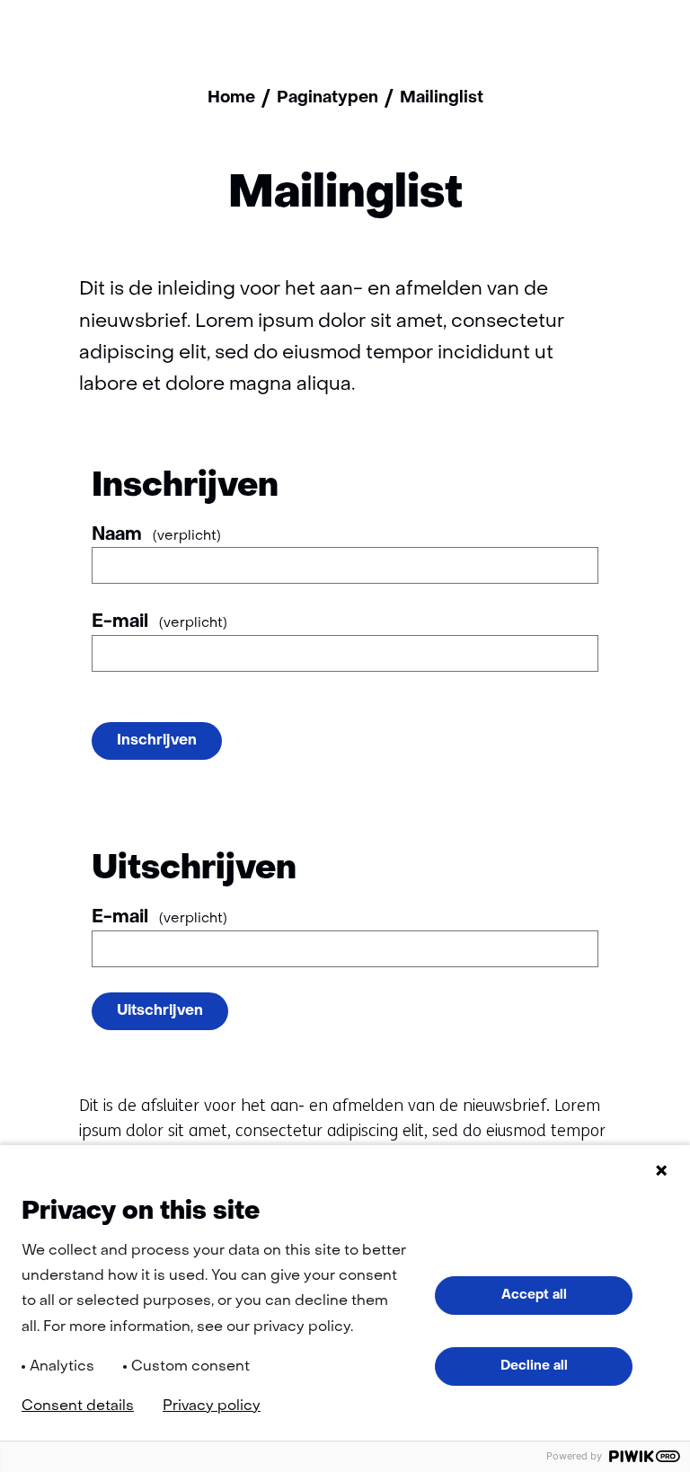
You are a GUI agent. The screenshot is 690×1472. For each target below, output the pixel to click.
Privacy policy (212, 1406)
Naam (156, 535)
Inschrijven (157, 741)
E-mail (159, 622)
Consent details (78, 1406)
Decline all (534, 1366)
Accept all (534, 1295)
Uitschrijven (160, 1011)
